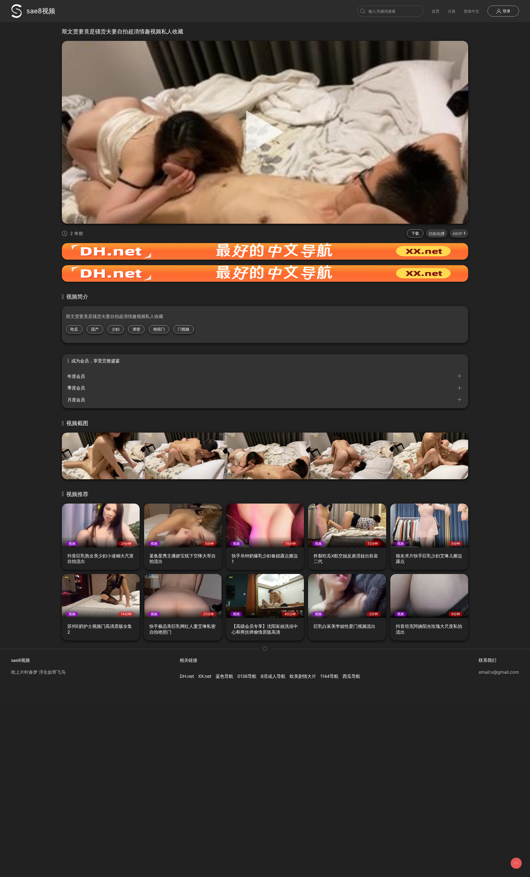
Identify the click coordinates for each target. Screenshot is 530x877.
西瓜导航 (351, 676)
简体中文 (471, 11)
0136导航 (246, 676)
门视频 (183, 329)
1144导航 (329, 676)
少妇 (116, 329)
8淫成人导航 (273, 676)
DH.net (187, 676)
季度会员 (76, 388)
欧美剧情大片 (303, 676)
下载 (415, 233)
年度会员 (76, 376)
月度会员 (76, 399)
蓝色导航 (224, 676)
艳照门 (159, 329)
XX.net (204, 676)
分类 (451, 11)
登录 (506, 11)
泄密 (136, 329)
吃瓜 (74, 329)
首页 (435, 11)
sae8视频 (40, 11)
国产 (95, 329)
